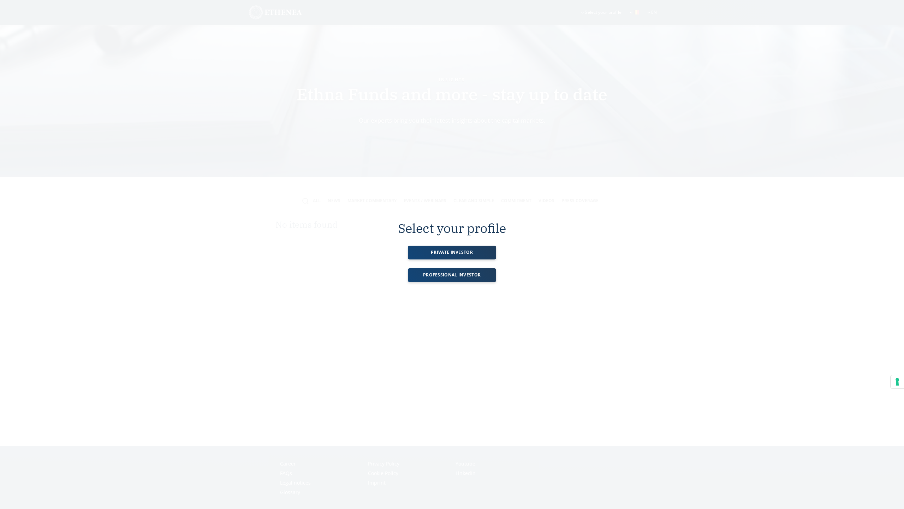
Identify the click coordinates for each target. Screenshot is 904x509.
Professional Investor (452, 275)
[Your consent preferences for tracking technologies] (897, 381)
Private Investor (452, 252)
